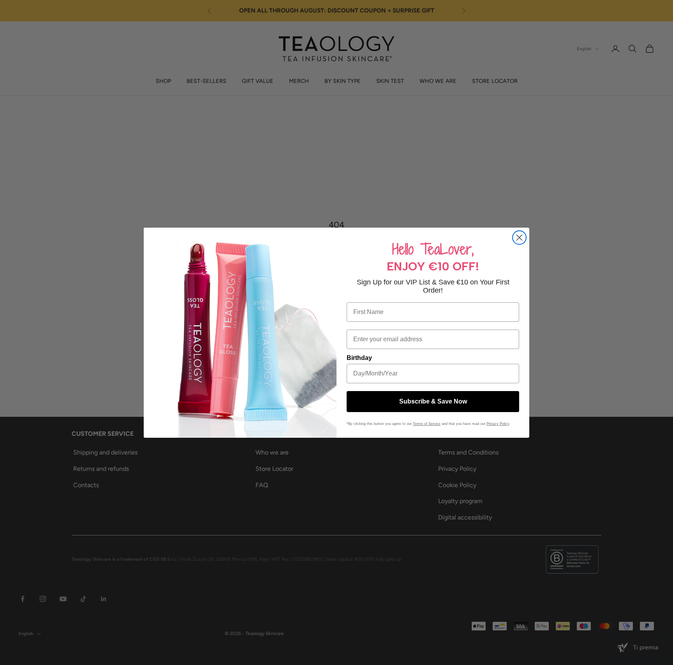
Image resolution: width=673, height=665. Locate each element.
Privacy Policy (497, 424)
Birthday (359, 357)
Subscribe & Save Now (433, 401)
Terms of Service (426, 424)
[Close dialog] (519, 237)
